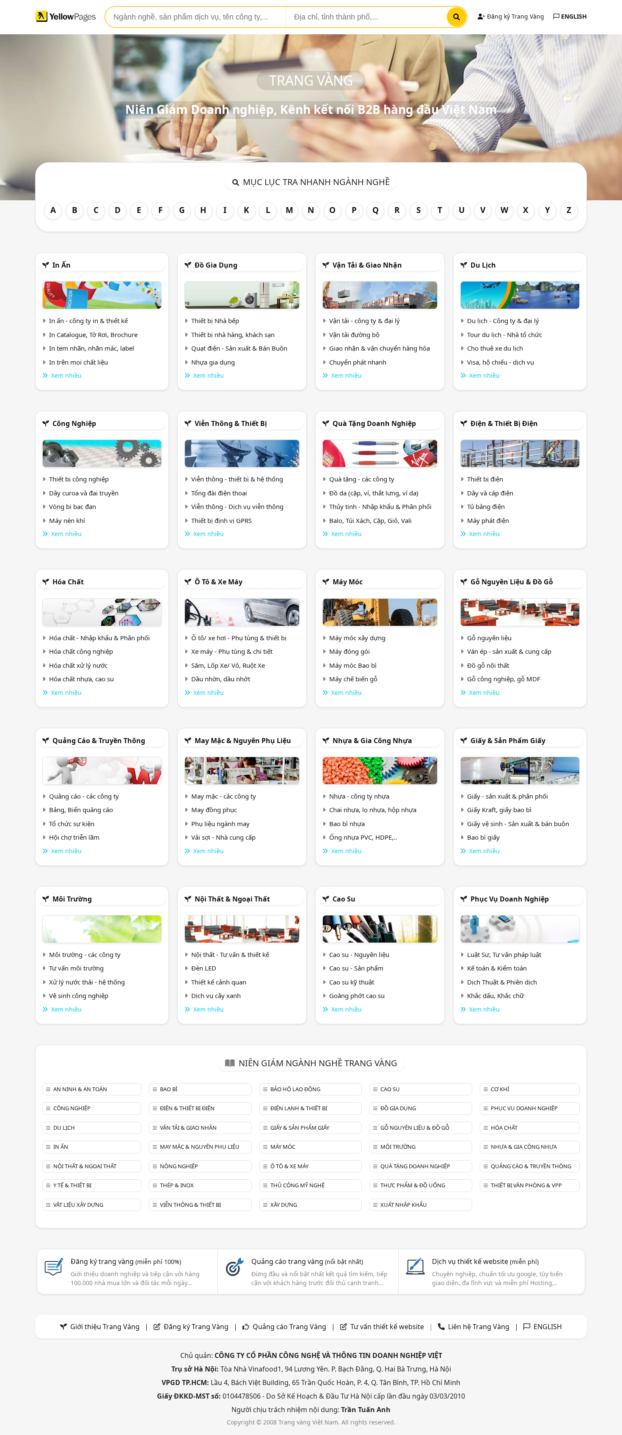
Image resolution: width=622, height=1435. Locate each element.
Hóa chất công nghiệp (81, 651)
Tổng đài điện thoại (219, 493)
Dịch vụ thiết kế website (485, 1261)
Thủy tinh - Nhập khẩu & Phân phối (380, 506)
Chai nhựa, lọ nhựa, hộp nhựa (372, 809)
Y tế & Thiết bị (72, 1185)
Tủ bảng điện (486, 506)
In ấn (61, 265)
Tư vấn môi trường (76, 968)
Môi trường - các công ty (85, 954)
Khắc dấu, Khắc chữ (495, 995)
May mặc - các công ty (223, 796)
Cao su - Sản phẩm (356, 968)
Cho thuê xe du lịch (495, 348)
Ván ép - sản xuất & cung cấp (509, 651)
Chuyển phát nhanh (357, 362)
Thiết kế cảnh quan (218, 982)
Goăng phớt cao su (357, 995)
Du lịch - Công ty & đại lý (503, 320)
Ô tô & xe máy (218, 581)
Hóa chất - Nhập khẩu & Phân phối (99, 637)
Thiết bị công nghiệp (79, 479)
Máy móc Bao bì (353, 665)
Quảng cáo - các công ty (84, 796)
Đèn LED (203, 968)
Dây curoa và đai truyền (83, 493)
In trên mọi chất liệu (78, 362)
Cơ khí (500, 1089)
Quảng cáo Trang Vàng (289, 1326)
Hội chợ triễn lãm (74, 837)
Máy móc (348, 581)
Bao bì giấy (483, 837)
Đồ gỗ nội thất (488, 665)
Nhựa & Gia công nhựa (372, 740)
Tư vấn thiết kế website (388, 1326)
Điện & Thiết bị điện (504, 423)
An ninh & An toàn (80, 1089)
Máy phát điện (488, 520)
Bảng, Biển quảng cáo (81, 809)
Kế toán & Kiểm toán (497, 968)
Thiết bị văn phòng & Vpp (526, 1185)
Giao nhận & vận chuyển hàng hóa (379, 348)
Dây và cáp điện (490, 493)
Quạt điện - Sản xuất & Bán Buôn (239, 348)
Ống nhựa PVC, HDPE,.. (363, 837)
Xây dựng (283, 1204)
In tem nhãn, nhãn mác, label (91, 348)
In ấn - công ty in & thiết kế (88, 320)
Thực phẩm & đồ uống (412, 1185)
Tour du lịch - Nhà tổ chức (504, 334)
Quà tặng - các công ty (361, 479)
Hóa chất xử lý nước (78, 665)
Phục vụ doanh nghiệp (510, 899)
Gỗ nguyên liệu (489, 637)
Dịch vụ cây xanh (216, 995)
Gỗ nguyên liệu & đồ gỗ (512, 581)
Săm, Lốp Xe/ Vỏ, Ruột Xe (228, 665)
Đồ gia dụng (216, 265)
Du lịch (483, 265)
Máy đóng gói (349, 651)
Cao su (344, 899)
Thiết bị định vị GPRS (221, 520)
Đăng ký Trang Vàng (514, 16)
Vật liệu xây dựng (78, 1204)
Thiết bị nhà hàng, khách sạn (233, 334)
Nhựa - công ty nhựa (359, 796)
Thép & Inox (177, 1185)
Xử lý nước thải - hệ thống (87, 982)
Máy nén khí (67, 520)
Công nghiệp (74, 423)
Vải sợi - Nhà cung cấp (223, 837)
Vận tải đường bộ (354, 334)
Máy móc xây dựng (357, 637)
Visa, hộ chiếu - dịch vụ (500, 362)
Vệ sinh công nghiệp (78, 995)
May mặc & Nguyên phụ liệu (243, 740)
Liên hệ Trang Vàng (478, 1326)
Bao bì (168, 1089)
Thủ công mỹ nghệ (297, 1185)
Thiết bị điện (485, 479)
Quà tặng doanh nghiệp (374, 423)
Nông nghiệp (179, 1166)
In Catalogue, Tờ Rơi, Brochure (93, 334)
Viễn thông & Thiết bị (231, 423)
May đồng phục (214, 809)
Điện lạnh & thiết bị (298, 1108)
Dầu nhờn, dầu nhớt (220, 679)
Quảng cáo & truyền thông (98, 740)
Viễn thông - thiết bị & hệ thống (237, 479)
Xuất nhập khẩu (403, 1204)
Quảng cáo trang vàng (307, 1261)
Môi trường (72, 899)
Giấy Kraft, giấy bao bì (499, 809)
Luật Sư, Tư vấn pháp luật (504, 954)
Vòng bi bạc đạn (72, 506)
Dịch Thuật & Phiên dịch (502, 982)
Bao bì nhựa (347, 823)
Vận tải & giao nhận (367, 265)
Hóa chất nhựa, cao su (81, 679)
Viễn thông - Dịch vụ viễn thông (237, 506)
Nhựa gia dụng (213, 362)
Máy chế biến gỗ (353, 679)
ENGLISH (573, 16)
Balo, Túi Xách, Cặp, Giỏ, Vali (370, 520)
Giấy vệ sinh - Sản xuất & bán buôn (518, 823)
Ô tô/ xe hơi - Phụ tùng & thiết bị (238, 637)
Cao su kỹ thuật (351, 982)
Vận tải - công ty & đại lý (364, 320)
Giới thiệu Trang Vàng (105, 1326)
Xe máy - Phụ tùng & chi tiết (231, 651)
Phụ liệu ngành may (220, 823)
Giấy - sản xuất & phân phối (507, 796)
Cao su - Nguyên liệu (359, 954)
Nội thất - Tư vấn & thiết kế (230, 954)
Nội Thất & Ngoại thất (232, 899)
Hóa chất (68, 581)
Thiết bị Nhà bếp (215, 320)
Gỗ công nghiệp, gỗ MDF (503, 679)
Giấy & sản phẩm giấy (508, 740)
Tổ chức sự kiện (71, 823)
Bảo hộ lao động (295, 1089)
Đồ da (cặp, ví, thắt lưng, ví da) (373, 493)
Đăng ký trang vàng (126, 1261)
